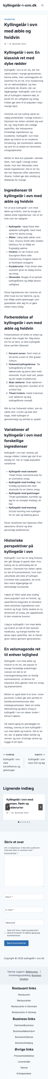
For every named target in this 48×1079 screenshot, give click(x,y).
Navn (9, 897)
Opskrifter (9, 19)
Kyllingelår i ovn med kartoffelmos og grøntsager (11, 762)
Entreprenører (24, 1073)
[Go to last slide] (7, 807)
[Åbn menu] (42, 5)
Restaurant (24, 994)
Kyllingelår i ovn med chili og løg (36, 759)
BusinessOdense (24, 1037)
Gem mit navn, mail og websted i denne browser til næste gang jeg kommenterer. (23, 933)
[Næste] (40, 807)
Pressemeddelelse (24, 1055)
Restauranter (24, 1000)
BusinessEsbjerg (24, 1043)
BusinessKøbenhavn (24, 1031)
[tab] (18, 822)
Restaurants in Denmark (24, 1006)
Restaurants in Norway (24, 1012)
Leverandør (24, 1061)
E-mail (9, 910)
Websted (10, 922)
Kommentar (11, 853)
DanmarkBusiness (24, 1025)
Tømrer (24, 1067)
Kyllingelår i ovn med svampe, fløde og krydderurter (19, 803)
